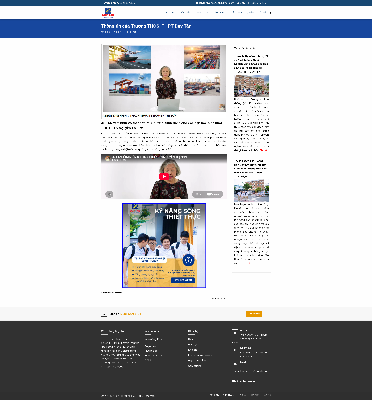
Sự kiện (249, 12)
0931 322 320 (127, 3)
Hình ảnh (219, 12)
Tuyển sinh (235, 12)
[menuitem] (169, 13)
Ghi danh (254, 313)
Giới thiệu (185, 12)
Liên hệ (261, 12)
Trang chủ (169, 12)
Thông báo (151, 351)
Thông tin (202, 12)
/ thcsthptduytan (245, 381)
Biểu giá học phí (154, 355)
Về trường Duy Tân (153, 340)
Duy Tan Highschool (121, 395)
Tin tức (241, 395)
